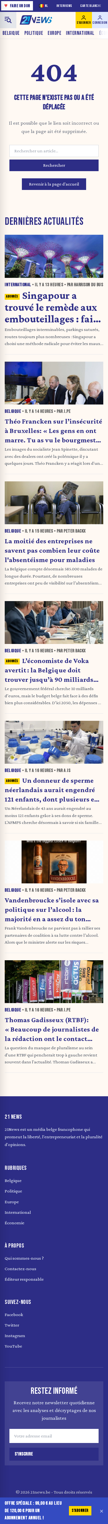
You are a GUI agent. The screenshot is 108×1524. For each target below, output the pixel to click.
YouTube (13, 1346)
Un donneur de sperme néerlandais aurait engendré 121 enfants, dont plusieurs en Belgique (52, 789)
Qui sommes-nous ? (24, 1258)
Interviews (64, 6)
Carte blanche (90, 6)
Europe (54, 33)
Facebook (14, 1314)
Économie (14, 1222)
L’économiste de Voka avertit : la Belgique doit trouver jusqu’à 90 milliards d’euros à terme (49, 670)
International (80, 33)
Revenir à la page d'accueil (54, 184)
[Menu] (8, 20)
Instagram (15, 1335)
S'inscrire (24, 1454)
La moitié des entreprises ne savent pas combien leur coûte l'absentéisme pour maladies (52, 550)
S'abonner (80, 1510)
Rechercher (54, 165)
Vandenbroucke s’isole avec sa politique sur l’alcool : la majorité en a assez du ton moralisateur (52, 909)
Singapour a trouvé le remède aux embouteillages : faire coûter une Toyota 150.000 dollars (53, 307)
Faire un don (17, 5)
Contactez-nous (20, 1268)
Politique (33, 33)
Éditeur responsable (24, 1279)
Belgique (11, 33)
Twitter (12, 1325)
